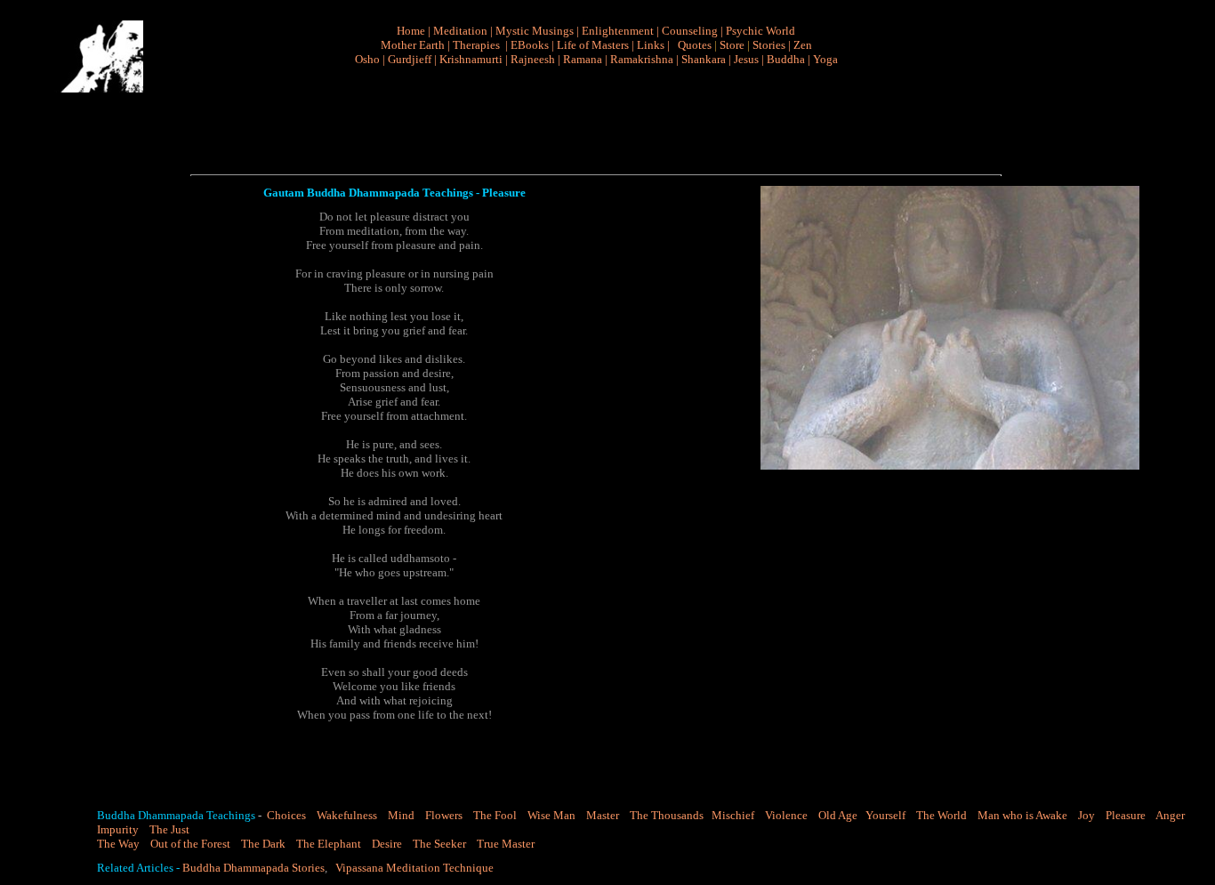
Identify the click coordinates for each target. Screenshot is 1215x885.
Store (732, 45)
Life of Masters (593, 45)
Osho (367, 59)
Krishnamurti (471, 59)
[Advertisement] (603, 121)
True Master (506, 843)
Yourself (885, 815)
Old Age (837, 815)
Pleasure (1126, 815)
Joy (1086, 815)
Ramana (582, 59)
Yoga (825, 59)
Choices (285, 815)
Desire (387, 843)
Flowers (444, 815)
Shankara (703, 59)
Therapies (476, 45)
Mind (401, 815)
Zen (802, 45)
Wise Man (551, 815)
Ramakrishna (641, 59)
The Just (169, 829)
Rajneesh (533, 59)
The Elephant (328, 843)
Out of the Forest (190, 843)
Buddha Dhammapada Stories (253, 867)
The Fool (495, 815)
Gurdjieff (409, 59)
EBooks (530, 45)
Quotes (695, 45)
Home (411, 30)
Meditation (460, 30)
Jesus (746, 59)
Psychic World (760, 30)
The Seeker (439, 843)
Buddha (786, 59)
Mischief (734, 815)
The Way (118, 843)
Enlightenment (618, 30)
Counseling (690, 30)
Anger (1170, 815)
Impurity (118, 829)
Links (650, 45)
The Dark (263, 843)
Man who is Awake (1022, 815)
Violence (786, 815)
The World (941, 815)
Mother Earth (413, 45)
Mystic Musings (534, 30)
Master (602, 815)
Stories (768, 45)
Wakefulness (347, 815)
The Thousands (667, 815)
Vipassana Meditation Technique (414, 867)
